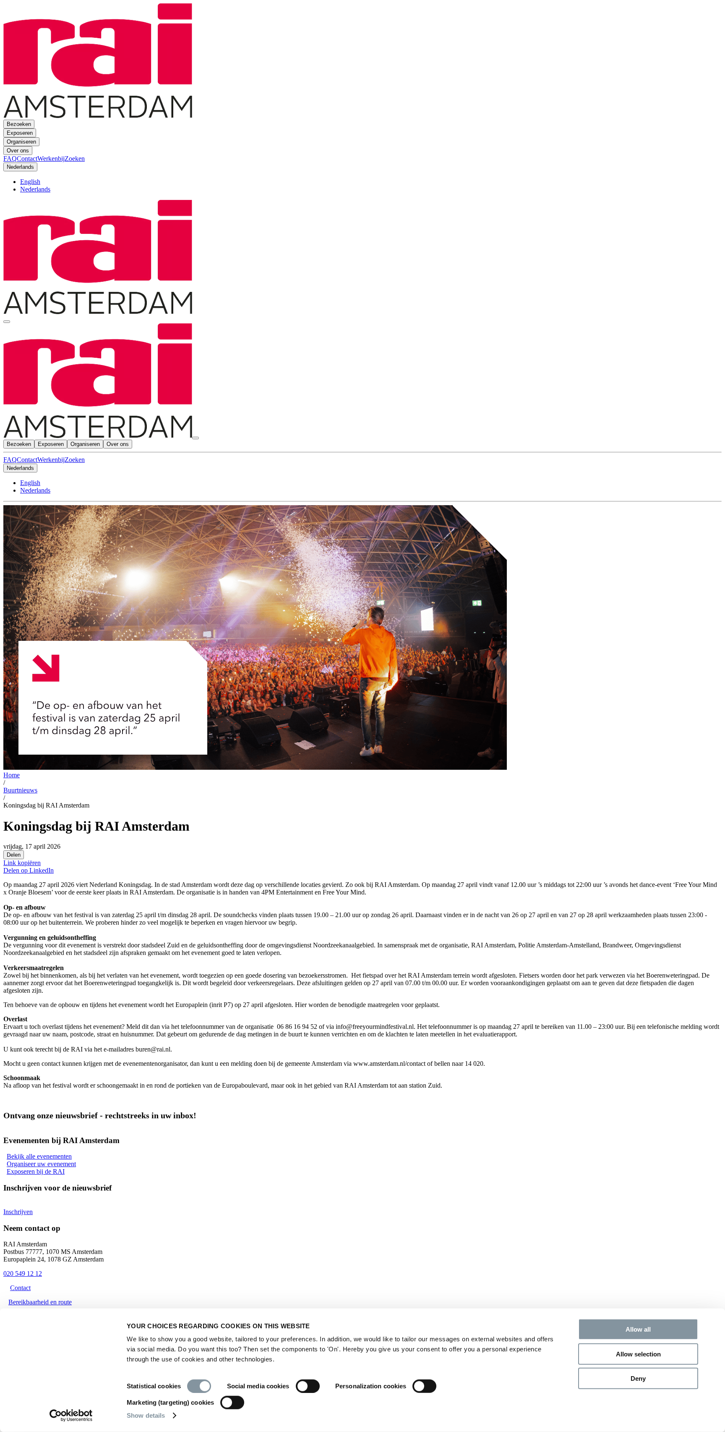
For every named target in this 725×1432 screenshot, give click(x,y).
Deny (638, 1378)
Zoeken (75, 459)
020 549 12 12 (22, 1273)
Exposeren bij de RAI (36, 1171)
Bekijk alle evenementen (39, 1156)
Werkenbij (51, 459)
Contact (27, 459)
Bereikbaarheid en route (40, 1302)
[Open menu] (6, 321)
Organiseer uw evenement (41, 1163)
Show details (146, 1415)
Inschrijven (18, 1211)
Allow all (638, 1329)
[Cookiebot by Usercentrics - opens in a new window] (71, 1415)
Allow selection (638, 1353)
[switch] (308, 1386)
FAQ (10, 459)
